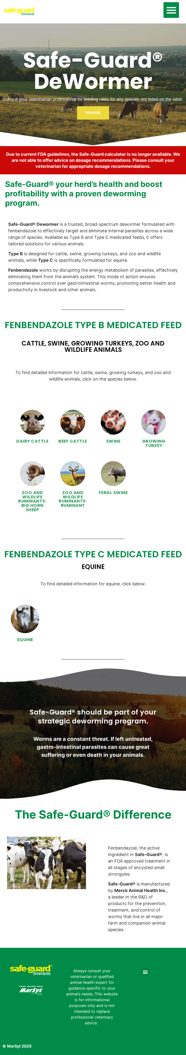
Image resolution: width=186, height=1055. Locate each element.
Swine (113, 441)
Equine (25, 640)
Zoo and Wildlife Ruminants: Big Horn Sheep (32, 501)
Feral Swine (113, 493)
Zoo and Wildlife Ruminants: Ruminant (73, 499)
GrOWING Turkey (153, 443)
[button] (171, 10)
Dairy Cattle (32, 441)
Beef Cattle (72, 441)
